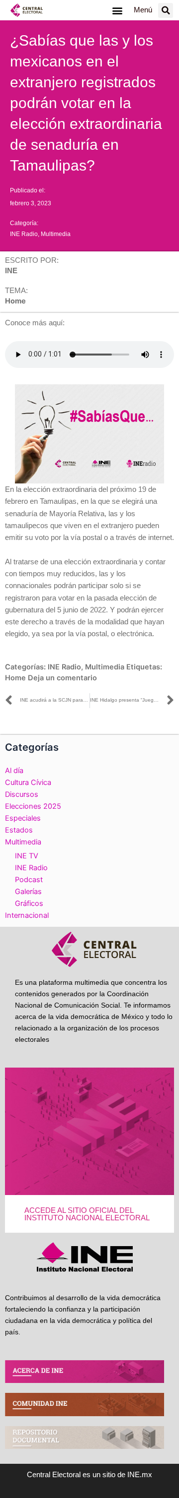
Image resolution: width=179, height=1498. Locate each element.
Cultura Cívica (28, 782)
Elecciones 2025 (33, 806)
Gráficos (29, 903)
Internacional (27, 915)
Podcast (29, 879)
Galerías (28, 891)
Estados (19, 830)
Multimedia (56, 234)
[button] (117, 10)
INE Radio (24, 234)
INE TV (26, 855)
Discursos (21, 794)
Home (15, 677)
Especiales (23, 818)
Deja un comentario (62, 677)
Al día (14, 770)
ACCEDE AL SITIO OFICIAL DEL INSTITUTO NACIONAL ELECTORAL (87, 1214)
